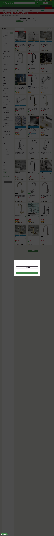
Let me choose (27, 267)
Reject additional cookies (27, 270)
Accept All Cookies (27, 272)
